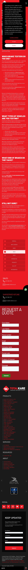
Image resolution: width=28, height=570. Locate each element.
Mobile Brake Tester (20, 72)
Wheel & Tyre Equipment (10, 419)
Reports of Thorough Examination (12, 449)
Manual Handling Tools (9, 427)
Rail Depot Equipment (9, 439)
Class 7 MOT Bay (7, 407)
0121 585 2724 (8, 281)
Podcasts (14, 262)
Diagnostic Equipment (9, 412)
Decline (14, 45)
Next (26, 481)
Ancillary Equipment (9, 433)
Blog (14, 251)
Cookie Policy (21, 562)
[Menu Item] (4, 507)
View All (14, 241)
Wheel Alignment (8, 420)
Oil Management (7, 435)
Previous (2, 480)
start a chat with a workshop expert (16, 226)
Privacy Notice (17, 560)
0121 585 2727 (8, 297)
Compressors (7, 415)
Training (6, 437)
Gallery (14, 266)
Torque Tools (7, 436)
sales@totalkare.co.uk (10, 284)
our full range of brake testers (17, 225)
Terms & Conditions (10, 560)
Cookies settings (14, 37)
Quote (3, 568)
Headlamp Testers (8, 426)
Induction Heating (8, 430)
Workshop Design (8, 406)
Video (14, 255)
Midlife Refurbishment (9, 448)
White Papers (14, 244)
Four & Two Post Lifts (9, 403)
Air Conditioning (7, 417)
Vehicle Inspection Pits (9, 409)
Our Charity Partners (9, 467)
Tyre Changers (7, 423)
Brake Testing (7, 405)
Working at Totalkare (9, 464)
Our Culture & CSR (8, 466)
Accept (14, 41)
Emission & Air (7, 416)
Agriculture (7, 410)
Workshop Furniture (9, 413)
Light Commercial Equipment (10, 402)
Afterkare (6, 445)
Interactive (14, 258)
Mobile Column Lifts (8, 400)
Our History (6, 468)
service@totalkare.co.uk (11, 300)
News (14, 248)
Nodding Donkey (18, 87)
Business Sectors (8, 463)
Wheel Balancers (8, 422)
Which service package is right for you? (13, 446)
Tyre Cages (6, 425)
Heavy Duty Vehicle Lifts (10, 399)
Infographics (14, 269)
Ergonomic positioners (9, 429)
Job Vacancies (7, 461)
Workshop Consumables (10, 432)
